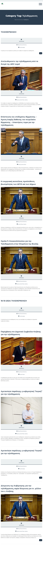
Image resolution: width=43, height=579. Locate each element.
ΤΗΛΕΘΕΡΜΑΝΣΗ (8, 32)
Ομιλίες (26, 99)
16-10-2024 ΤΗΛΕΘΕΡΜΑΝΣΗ (14, 301)
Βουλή (18, 99)
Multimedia (22, 47)
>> (40, 53)
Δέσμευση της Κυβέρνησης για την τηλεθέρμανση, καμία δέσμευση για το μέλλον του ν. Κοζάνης (21, 488)
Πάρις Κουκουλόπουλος (22, 44)
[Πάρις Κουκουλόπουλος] (2, 3)
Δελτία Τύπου (21, 99)
